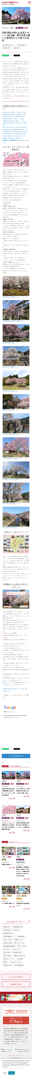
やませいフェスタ (16, 949)
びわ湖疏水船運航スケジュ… (9, 936)
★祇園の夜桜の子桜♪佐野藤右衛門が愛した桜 (15, 129)
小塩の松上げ (16, 930)
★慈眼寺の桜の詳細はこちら (10, 410)
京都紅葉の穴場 (6, 926)
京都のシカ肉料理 (7, 955)
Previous (6, 997)
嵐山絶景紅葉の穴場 (17, 952)
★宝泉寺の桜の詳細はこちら (10, 343)
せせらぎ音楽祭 (6, 952)
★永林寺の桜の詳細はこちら (10, 391)
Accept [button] (12, 1073)
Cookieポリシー (16, 1058)
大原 (4, 895)
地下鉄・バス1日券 (21, 946)
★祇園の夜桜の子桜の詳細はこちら (12, 458)
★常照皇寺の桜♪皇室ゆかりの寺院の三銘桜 (14, 112)
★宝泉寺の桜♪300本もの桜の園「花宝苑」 (14, 116)
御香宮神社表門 (21, 936)
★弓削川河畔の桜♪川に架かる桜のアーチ (14, 136)
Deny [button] (5, 1073)
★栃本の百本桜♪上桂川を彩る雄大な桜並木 (14, 133)
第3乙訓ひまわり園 (7, 965)
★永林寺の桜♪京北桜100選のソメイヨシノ (14, 121)
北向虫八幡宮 (20, 958)
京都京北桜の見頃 (6, 48)
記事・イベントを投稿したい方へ (7, 1050)
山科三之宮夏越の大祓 (19, 965)
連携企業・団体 (16, 984)
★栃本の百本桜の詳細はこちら (11, 503)
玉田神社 (5, 962)
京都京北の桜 (16, 48)
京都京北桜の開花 (21, 45)
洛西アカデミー (6, 949)
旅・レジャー (20, 862)
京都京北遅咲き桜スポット (8, 45)
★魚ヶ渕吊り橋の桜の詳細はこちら (12, 434)
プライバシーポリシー (16, 1055)
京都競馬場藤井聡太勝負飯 (9, 946)
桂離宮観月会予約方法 (8, 933)
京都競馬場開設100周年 (18, 926)
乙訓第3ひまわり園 (7, 942)
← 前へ (3, 762)
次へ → (28, 762)
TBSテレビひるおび (7, 939)
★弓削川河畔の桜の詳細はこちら (12, 527)
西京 (18, 857)
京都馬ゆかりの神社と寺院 (19, 955)
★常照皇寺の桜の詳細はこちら (11, 297)
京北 (12, 27)
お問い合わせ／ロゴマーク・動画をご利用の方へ (23, 1050)
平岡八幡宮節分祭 (7, 930)
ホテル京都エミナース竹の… (16, 962)
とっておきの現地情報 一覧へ (16, 756)
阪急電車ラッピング (19, 939)
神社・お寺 (19, 27)
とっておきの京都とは (16, 977)
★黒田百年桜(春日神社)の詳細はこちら (13, 321)
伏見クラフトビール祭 (19, 942)
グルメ (4, 898)
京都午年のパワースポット (9, 958)
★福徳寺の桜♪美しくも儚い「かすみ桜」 (14, 119)
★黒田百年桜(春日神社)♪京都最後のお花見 (14, 114)
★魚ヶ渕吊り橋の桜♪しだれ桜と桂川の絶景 (14, 127)
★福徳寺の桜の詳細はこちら (10, 367)
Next (26, 997)
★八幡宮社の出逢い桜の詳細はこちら (13, 479)
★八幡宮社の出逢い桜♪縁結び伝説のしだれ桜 (15, 131)
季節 (26, 27)
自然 (4, 859)
